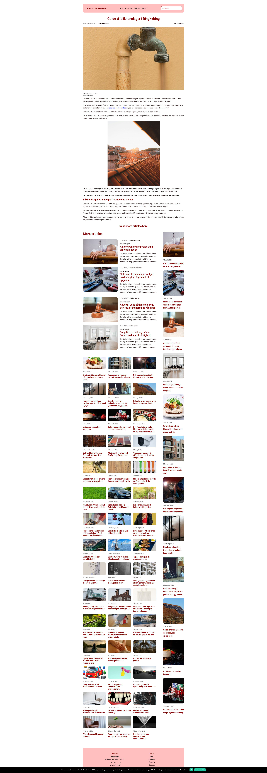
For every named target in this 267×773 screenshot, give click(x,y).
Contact (144, 8)
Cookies (137, 8)
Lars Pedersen (103, 24)
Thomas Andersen (136, 268)
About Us (128, 8)
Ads (121, 8)
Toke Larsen (134, 326)
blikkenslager (179, 24)
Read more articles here (133, 225)
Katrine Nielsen (135, 298)
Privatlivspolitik (200, 770)
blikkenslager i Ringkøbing (118, 108)
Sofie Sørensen (135, 240)
